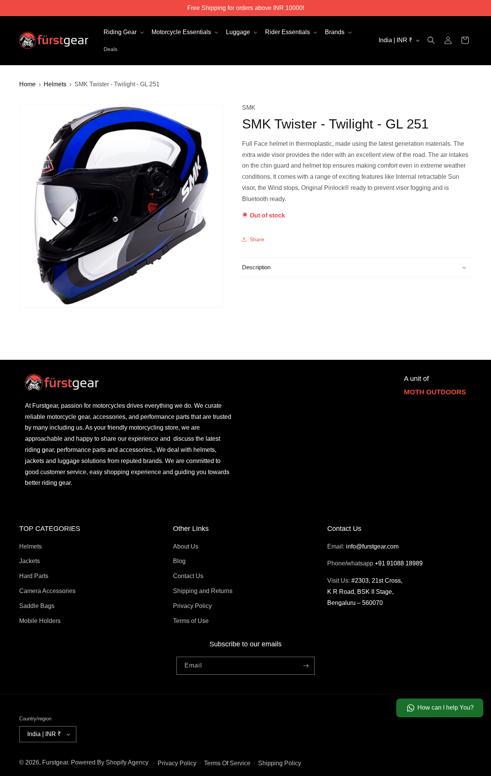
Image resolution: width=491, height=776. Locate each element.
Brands (334, 32)
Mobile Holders (40, 621)
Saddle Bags (36, 606)
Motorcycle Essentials (181, 32)
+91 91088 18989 (399, 563)
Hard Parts (33, 576)
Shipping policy (279, 763)
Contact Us (188, 576)
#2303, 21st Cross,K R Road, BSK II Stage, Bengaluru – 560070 (364, 591)
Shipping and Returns (202, 591)
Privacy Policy (192, 606)
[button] (123, 32)
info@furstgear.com (372, 546)
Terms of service (227, 763)
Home (27, 84)
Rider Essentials (287, 32)
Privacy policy (177, 763)
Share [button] (257, 239)
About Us (185, 546)
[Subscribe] (305, 666)
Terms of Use (191, 621)
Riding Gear (120, 32)
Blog (179, 561)
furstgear (55, 762)
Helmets (55, 84)
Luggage (238, 32)
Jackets (29, 561)
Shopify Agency (127, 762)
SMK (248, 107)
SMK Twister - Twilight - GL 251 (117, 84)
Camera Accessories (47, 591)
